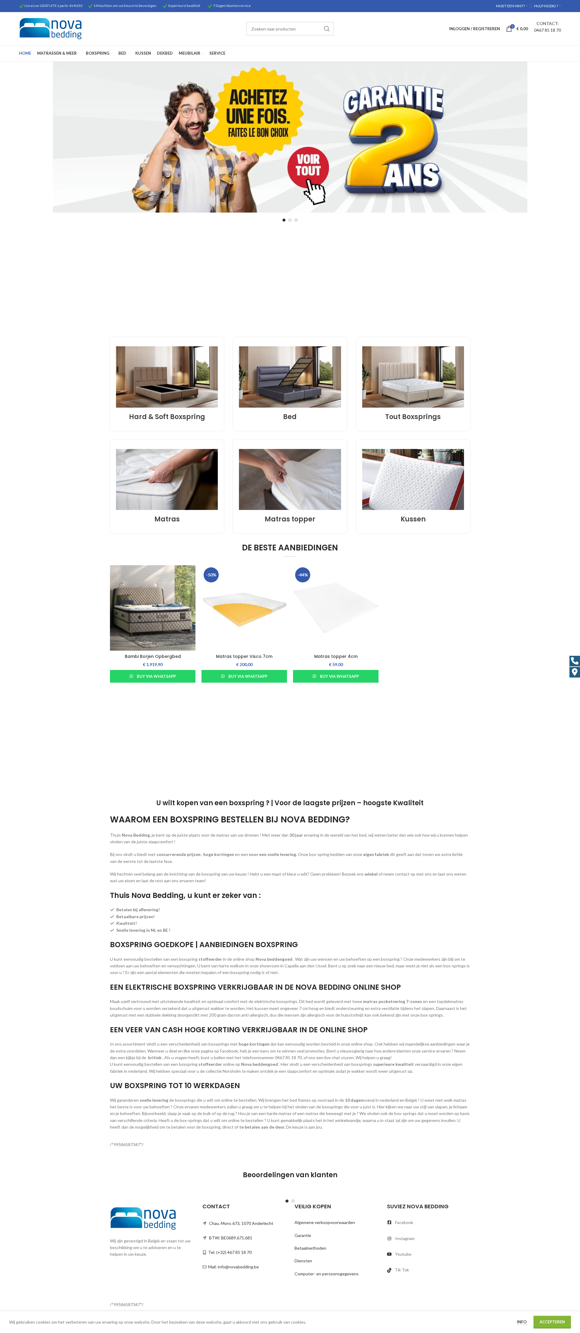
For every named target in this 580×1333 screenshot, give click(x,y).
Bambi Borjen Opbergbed (153, 656)
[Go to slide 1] (283, 220)
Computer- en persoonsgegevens (327, 1273)
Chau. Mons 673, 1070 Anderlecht (241, 1223)
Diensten (303, 1260)
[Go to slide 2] (290, 220)
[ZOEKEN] (327, 29)
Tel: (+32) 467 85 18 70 (230, 1252)
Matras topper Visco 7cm (244, 656)
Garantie (303, 1235)
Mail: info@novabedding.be (233, 1266)
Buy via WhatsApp (156, 676)
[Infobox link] (167, 384)
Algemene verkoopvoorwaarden (325, 1222)
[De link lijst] (428, 1222)
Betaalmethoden (310, 1248)
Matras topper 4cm (336, 656)
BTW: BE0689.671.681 (230, 1237)
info (522, 1321)
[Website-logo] (50, 28)
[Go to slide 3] (296, 220)
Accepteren (552, 1321)
